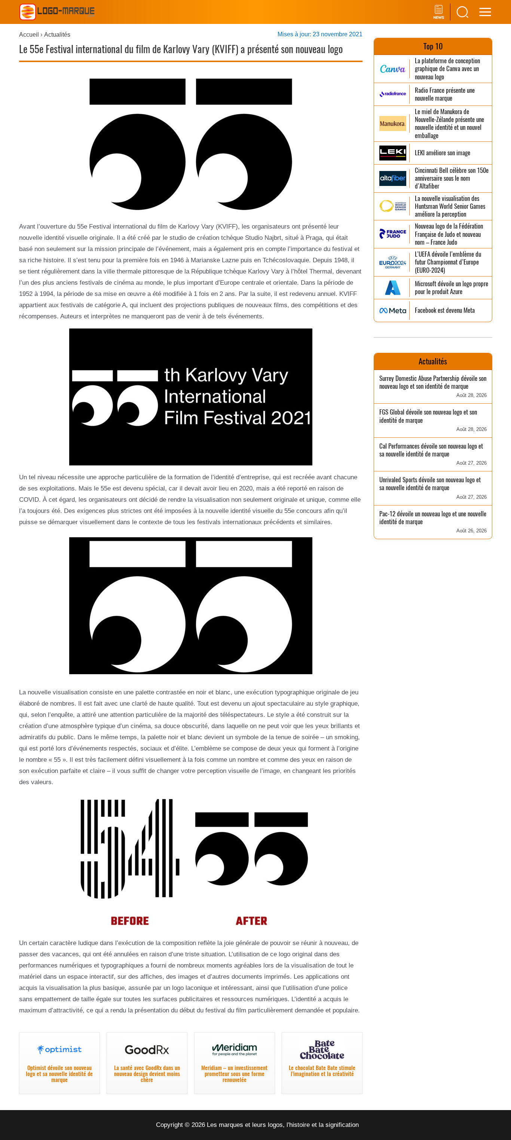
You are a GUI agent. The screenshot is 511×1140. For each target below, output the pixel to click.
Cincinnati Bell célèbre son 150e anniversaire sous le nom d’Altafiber (452, 178)
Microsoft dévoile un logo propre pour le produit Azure (451, 288)
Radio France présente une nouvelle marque (445, 94)
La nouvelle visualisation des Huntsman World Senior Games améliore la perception (450, 206)
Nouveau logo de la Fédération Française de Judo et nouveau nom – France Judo (449, 234)
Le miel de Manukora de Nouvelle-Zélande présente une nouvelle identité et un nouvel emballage (449, 124)
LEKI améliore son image (442, 153)
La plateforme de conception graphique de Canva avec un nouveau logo (447, 69)
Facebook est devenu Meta (445, 310)
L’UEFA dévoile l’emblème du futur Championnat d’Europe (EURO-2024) (448, 262)
